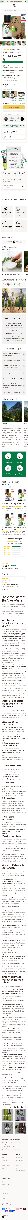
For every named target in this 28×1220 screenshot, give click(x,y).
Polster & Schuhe (6, 1165)
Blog (17, 1102)
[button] (5, 49)
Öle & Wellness (5, 1163)
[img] (5, 563)
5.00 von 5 (18, 542)
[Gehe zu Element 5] (4, 43)
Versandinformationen (7, 1189)
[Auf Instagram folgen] (3, 1204)
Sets (3, 1157)
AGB (3, 1181)
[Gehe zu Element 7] (14, 43)
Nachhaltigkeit (19, 1160)
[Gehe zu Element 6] (9, 43)
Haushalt (4, 1168)
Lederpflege (5, 1160)
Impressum (4, 1196)
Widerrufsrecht (5, 1193)
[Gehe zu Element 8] (19, 43)
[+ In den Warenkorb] (11, 499)
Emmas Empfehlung (7, 1173)
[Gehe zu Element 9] (24, 43)
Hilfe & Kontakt (19, 1163)
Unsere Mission (19, 1157)
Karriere (18, 1165)
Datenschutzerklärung (7, 1185)
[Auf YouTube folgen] (7, 1204)
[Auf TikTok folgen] (10, 1204)
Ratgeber (4, 1171)
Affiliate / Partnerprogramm (20, 1169)
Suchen (3, 1198)
